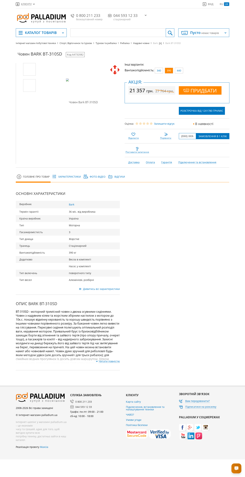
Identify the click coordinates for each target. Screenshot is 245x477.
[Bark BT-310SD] (29, 69)
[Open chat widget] (236, 468)
